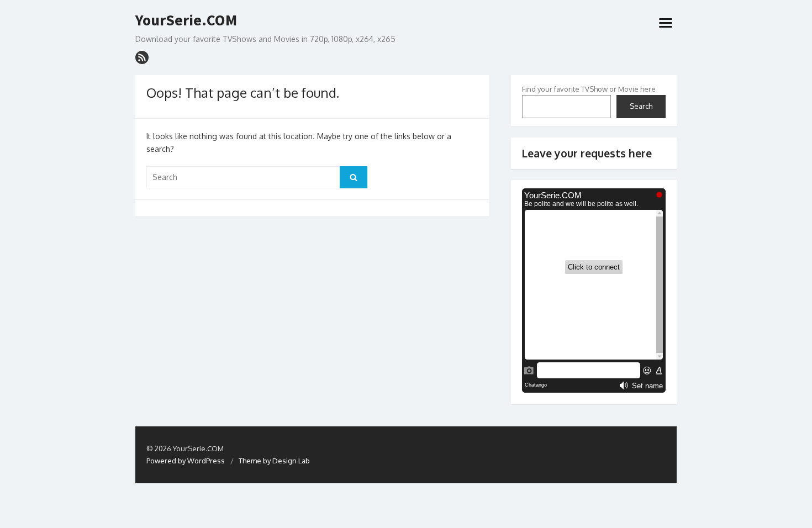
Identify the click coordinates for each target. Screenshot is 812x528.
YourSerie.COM (186, 20)
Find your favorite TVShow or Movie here (589, 89)
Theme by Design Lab (274, 460)
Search (641, 106)
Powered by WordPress (185, 460)
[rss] (142, 57)
